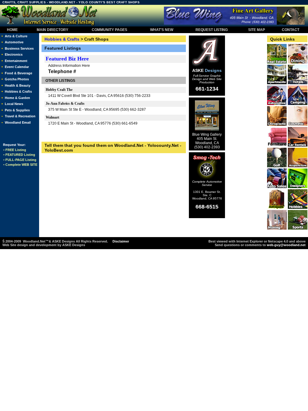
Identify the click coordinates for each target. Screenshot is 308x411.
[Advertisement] (246, 126)
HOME (12, 30)
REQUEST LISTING (211, 30)
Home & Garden (17, 98)
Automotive (14, 42)
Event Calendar (17, 67)
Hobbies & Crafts (18, 91)
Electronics (14, 54)
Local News (14, 104)
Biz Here (78, 59)
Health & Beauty (17, 85)
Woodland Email (18, 122)
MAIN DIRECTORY (52, 30)
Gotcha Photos (17, 79)
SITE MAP (256, 30)
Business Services (19, 48)
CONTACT (290, 30)
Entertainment (16, 61)
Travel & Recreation (20, 116)
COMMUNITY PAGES (109, 30)
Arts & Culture (16, 36)
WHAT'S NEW (161, 30)
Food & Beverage (18, 73)
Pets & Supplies (17, 110)
